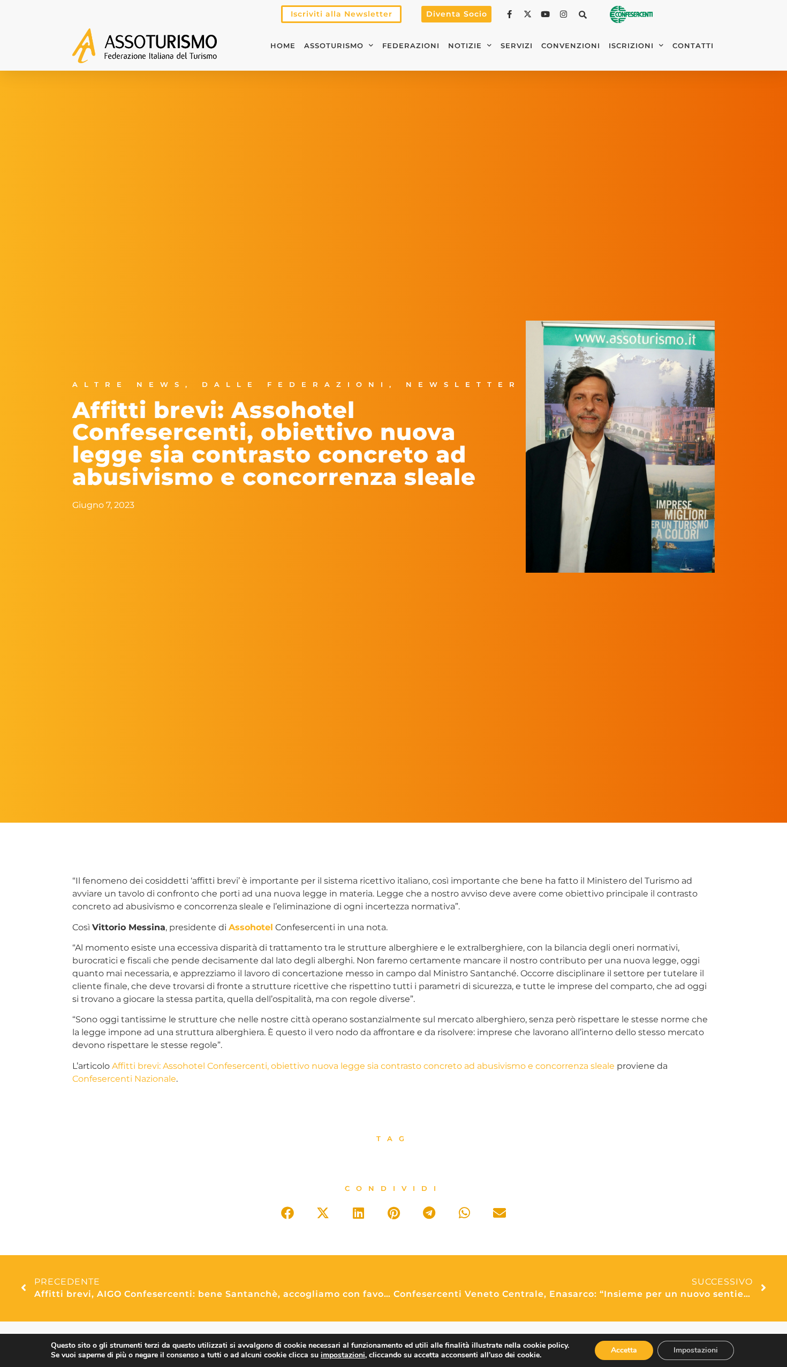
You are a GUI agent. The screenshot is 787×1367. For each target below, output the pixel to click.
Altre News (128, 385)
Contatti (693, 46)
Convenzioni (570, 46)
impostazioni (343, 1355)
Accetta (624, 1350)
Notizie (465, 46)
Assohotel (251, 927)
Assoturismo (334, 46)
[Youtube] (546, 14)
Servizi (517, 46)
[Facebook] (510, 14)
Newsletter (463, 385)
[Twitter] (529, 14)
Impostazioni (696, 1350)
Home (283, 46)
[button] (583, 14)
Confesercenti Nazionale (124, 1079)
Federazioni (411, 46)
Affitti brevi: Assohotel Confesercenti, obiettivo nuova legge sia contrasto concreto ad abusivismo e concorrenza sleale (363, 1066)
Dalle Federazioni (295, 385)
